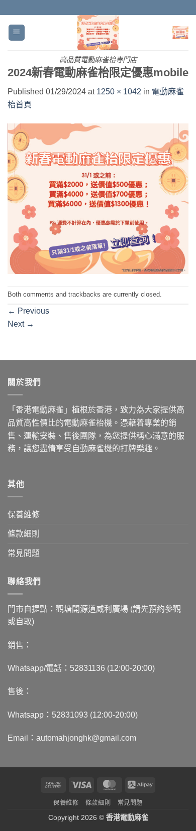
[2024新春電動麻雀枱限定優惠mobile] (98, 198)
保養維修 (24, 514)
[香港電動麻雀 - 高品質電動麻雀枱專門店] (98, 32)
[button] (17, 33)
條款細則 (24, 533)
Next (21, 324)
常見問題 (24, 553)
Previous (28, 311)
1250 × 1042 (118, 91)
